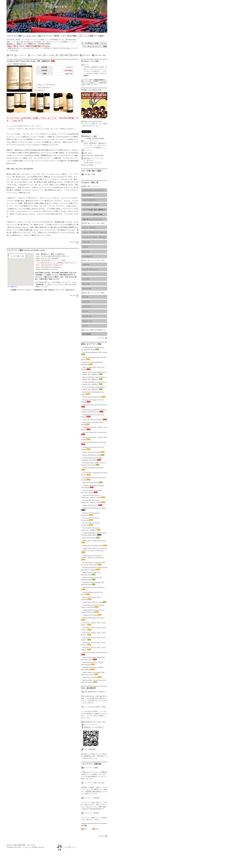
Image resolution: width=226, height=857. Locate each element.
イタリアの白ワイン (88, 195)
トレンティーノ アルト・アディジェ (94, 237)
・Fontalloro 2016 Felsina (89, 615)
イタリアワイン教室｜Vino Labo (94, 783)
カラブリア (86, 302)
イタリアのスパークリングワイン (93, 190)
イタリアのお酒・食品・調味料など (93, 209)
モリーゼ (85, 297)
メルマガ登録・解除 (52, 55)
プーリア (85, 311)
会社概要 (65, 55)
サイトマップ (88, 150)
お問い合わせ (86, 55)
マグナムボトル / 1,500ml (90, 205)
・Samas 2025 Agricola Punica (91, 455)
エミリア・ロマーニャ (89, 269)
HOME (11, 55)
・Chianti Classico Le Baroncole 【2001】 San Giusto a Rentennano (92, 557)
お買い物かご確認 (100, 55)
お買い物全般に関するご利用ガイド (95, 691)
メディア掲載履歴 (89, 749)
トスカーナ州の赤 (12, 64)
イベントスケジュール (91, 141)
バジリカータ (86, 316)
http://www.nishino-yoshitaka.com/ (52, 265)
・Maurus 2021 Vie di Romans (90, 452)
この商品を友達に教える (43, 87)
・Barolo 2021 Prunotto (88, 538)
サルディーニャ (87, 321)
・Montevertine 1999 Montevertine (92, 545)
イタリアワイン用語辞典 (92, 798)
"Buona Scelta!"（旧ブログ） (93, 162)
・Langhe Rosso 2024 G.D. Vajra (91, 602)
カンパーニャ (86, 306)
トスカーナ (86, 264)
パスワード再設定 (36, 55)
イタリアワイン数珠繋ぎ (92, 813)
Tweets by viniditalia (87, 165)
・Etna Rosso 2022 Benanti (90, 482)
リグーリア (86, 251)
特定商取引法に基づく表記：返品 (94, 722)
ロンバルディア (87, 256)
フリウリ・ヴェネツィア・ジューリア (94, 232)
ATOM (97, 829)
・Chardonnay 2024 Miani (89, 677)
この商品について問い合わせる (45, 84)
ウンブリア (86, 279)
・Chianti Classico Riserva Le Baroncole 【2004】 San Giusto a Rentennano (94, 549)
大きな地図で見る (12, 286)
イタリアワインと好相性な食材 (92, 214)
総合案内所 (75, 55)
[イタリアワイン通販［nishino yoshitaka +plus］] (116, 16)
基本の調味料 (86, 334)
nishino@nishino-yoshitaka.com (51, 267)
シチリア (85, 326)
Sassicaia (23, 64)
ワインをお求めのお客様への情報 (94, 707)
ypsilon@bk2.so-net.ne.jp (49, 269)
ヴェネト (85, 247)
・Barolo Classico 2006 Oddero (91, 397)
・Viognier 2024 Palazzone (89, 505)
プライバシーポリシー (91, 724)
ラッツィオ (86, 284)
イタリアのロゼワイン (89, 200)
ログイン (86, 65)
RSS (84, 829)
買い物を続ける (40, 90)
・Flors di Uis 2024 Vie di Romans (92, 419)
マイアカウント (21, 55)
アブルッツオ (86, 288)
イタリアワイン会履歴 (91, 767)
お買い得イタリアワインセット (92, 219)
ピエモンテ (86, 242)
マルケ (84, 274)
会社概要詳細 (59, 254)
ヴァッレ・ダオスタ (88, 227)
